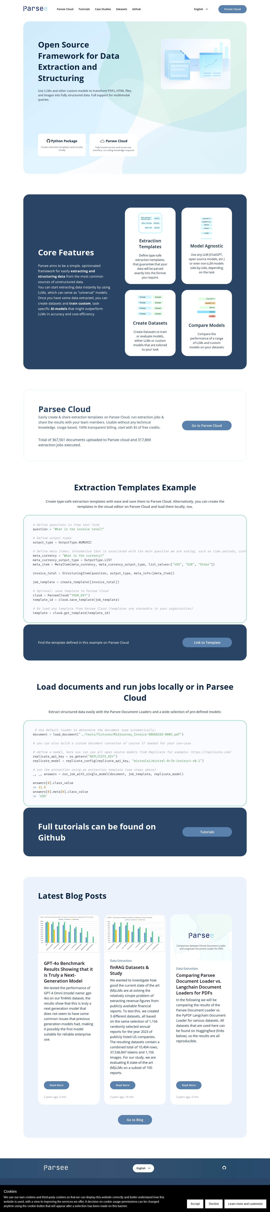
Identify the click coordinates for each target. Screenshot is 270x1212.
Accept (195, 1203)
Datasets (121, 9)
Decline (214, 1203)
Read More (56, 1085)
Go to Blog (135, 1120)
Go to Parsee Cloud (207, 425)
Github (136, 9)
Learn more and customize (245, 1203)
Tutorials (84, 9)
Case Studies (103, 9)
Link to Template (207, 642)
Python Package (64, 141)
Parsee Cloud (65, 9)
